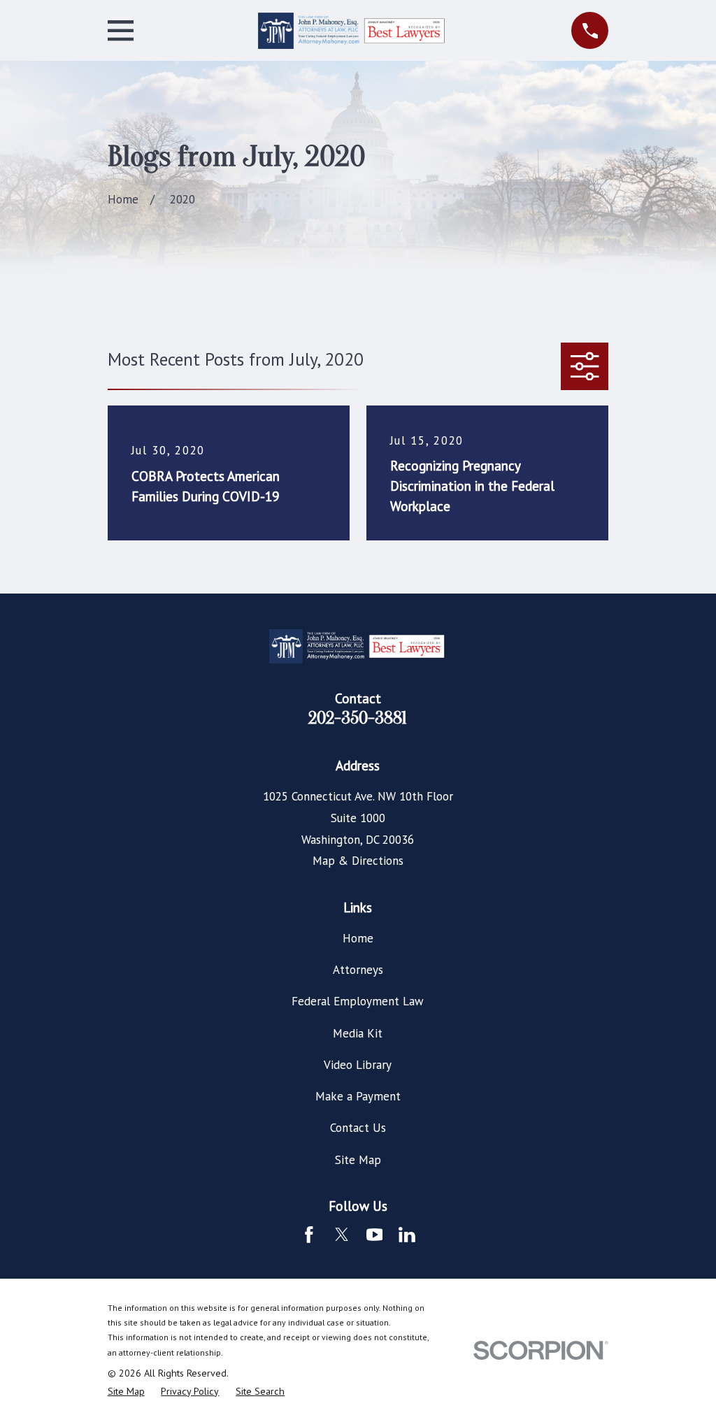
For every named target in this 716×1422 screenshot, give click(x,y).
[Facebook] (309, 1234)
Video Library (358, 1064)
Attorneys (358, 969)
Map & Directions (358, 860)
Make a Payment (358, 1096)
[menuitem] (126, 1392)
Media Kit (357, 1033)
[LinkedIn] (407, 1234)
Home (358, 938)
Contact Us (358, 1127)
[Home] (352, 31)
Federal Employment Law (358, 1001)
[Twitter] (342, 1234)
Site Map (358, 1160)
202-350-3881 (357, 718)
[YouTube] (374, 1234)
